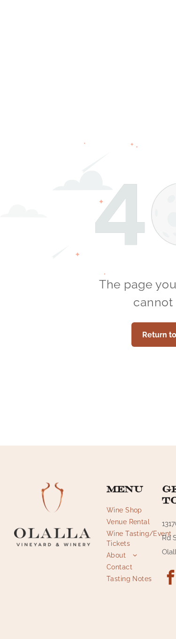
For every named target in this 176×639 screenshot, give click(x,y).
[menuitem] (140, 510)
